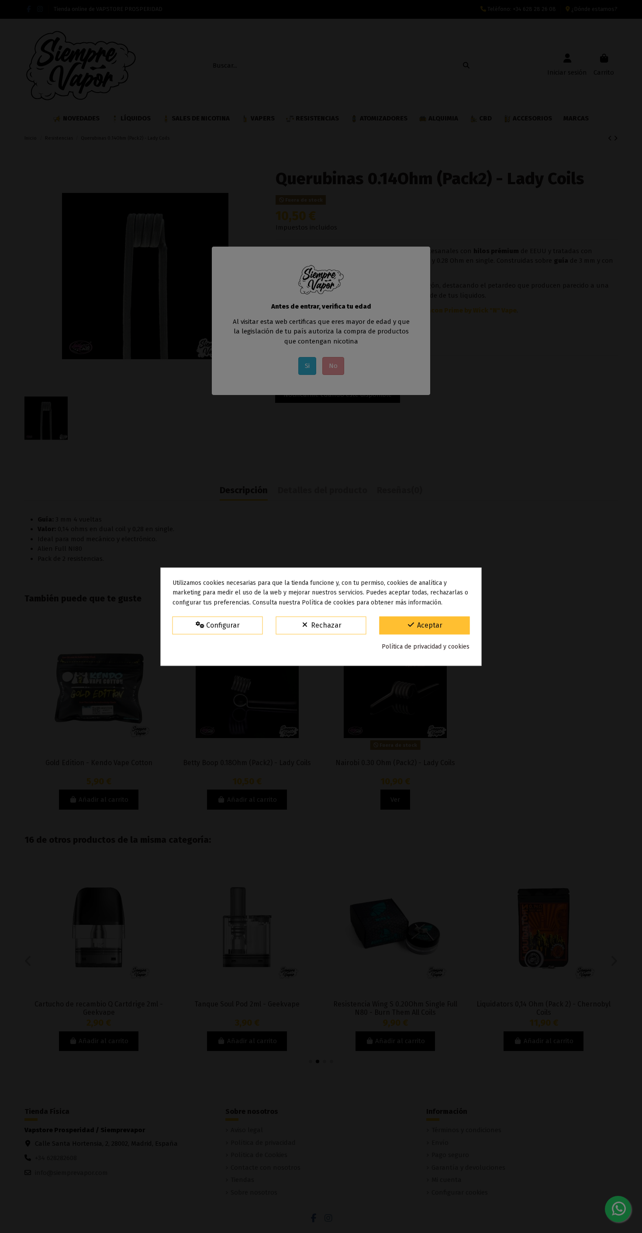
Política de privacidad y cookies (425, 647)
